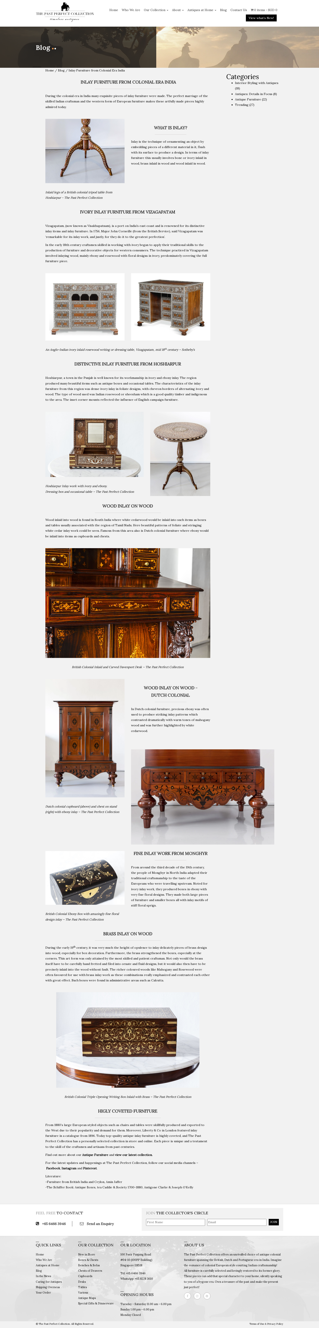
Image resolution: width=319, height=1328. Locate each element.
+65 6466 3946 (53, 1223)
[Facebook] (188, 1296)
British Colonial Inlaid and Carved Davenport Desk (107, 667)
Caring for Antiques (49, 1281)
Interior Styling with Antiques (256, 83)
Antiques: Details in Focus (253, 94)
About (177, 10)
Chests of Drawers (90, 1270)
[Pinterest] (208, 1296)
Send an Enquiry (100, 1223)
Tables (82, 1287)
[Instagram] (198, 1296)
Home (113, 10)
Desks (82, 1281)
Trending (241, 105)
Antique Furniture (248, 99)
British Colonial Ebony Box (64, 914)
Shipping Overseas (48, 1287)
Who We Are (131, 10)
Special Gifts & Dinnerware (96, 1303)
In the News (43, 1276)
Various (83, 1292)
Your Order (43, 1292)
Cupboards (85, 1276)
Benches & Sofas (89, 1265)
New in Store (86, 1254)
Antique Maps (87, 1298)
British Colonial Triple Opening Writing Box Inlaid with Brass (107, 1097)
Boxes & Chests (88, 1260)
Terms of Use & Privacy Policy (266, 1323)
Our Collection (155, 10)
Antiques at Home (200, 10)
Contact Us (238, 10)
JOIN (273, 1222)
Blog (223, 10)
